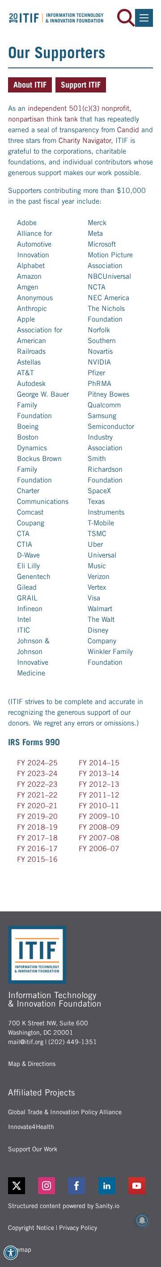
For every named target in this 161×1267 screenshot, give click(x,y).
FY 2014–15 (99, 763)
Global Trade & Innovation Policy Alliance (65, 1112)
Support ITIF (81, 84)
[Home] (56, 18)
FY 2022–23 (37, 784)
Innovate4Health (31, 1127)
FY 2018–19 (37, 827)
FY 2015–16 (37, 859)
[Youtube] (140, 1185)
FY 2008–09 (99, 827)
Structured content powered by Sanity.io (63, 1206)
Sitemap (19, 1249)
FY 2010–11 (99, 805)
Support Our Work (32, 1149)
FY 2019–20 (37, 816)
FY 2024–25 (37, 763)
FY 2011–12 (99, 795)
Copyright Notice (31, 1228)
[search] (126, 18)
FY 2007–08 (99, 838)
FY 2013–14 (99, 773)
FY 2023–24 (37, 773)
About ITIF (30, 84)
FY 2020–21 (37, 805)
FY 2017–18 (37, 838)
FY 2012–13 (99, 784)
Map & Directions (31, 1064)
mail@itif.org (25, 1042)
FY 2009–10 (99, 816)
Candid (128, 130)
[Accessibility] (11, 1253)
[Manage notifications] (142, 1220)
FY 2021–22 (37, 795)
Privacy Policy (78, 1228)
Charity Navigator (85, 140)
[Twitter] (16, 1185)
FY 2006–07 (99, 848)
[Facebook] (80, 1185)
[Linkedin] (110, 1185)
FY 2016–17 (37, 848)
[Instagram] (50, 1185)
